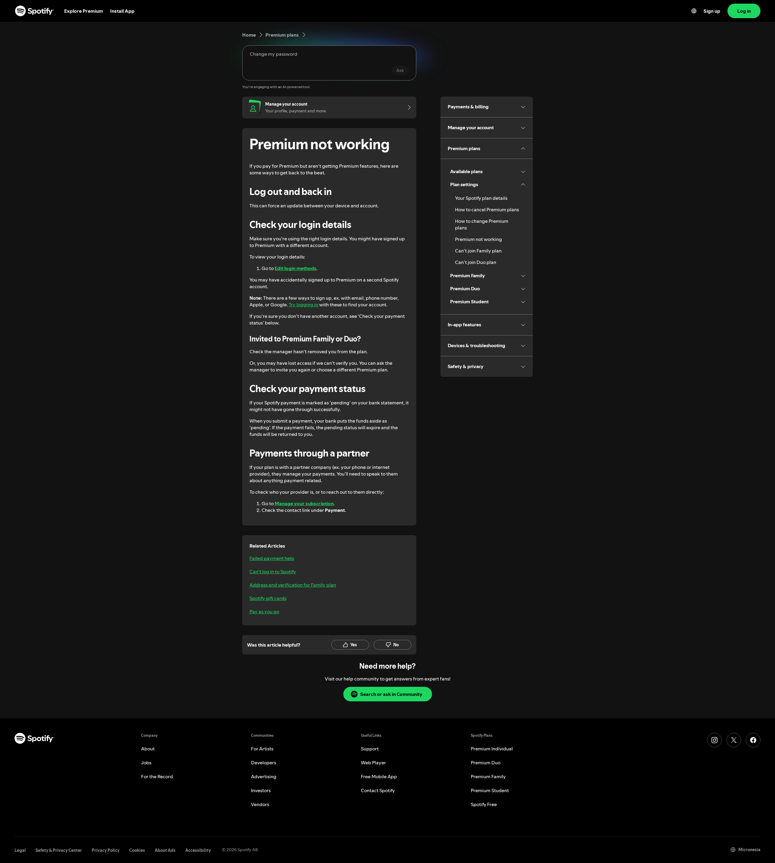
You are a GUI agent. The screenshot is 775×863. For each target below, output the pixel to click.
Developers (263, 762)
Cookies (137, 850)
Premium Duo (485, 762)
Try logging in (303, 304)
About (148, 748)
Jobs (146, 762)
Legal (20, 850)
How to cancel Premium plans (487, 209)
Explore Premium (83, 11)
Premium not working (478, 239)
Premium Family (488, 776)
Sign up (712, 11)
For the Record (157, 776)
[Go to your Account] (407, 107)
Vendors (260, 804)
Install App (122, 11)
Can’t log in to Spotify (272, 571)
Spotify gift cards (267, 598)
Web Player (373, 762)
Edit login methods (295, 268)
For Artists (262, 748)
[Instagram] (714, 740)
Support (370, 748)
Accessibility (198, 850)
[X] (734, 740)
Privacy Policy (106, 850)
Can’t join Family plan (478, 250)
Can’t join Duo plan (475, 262)
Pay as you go (264, 611)
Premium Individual (492, 748)
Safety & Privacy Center (58, 850)
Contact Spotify (378, 790)
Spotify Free (484, 804)
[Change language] (693, 11)
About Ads (165, 850)
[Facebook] (753, 740)
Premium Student (490, 790)
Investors (261, 790)
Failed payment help (271, 558)
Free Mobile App (379, 776)
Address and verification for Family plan (292, 584)
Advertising (263, 776)
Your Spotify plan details (481, 198)
